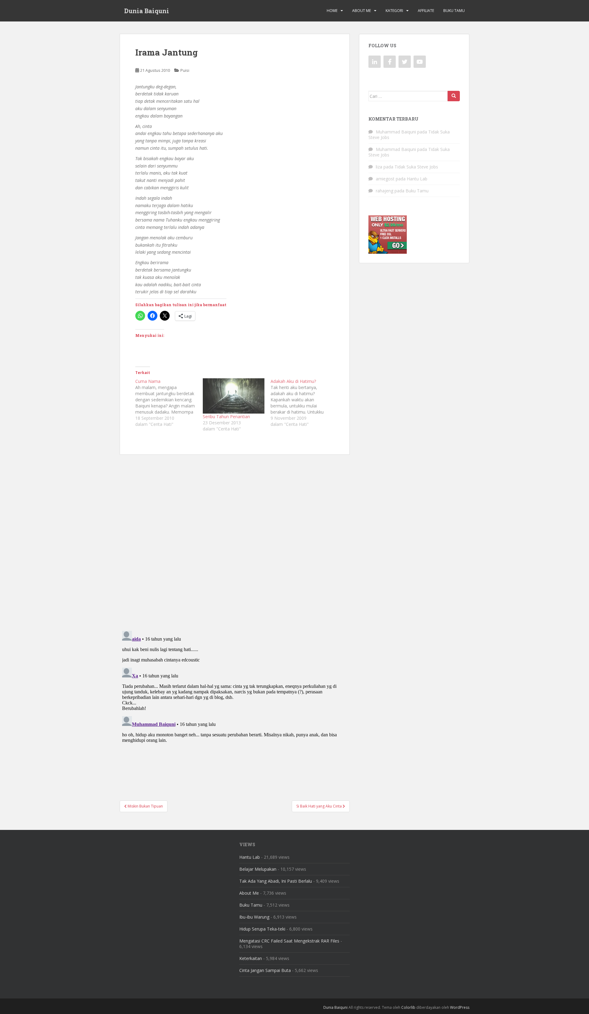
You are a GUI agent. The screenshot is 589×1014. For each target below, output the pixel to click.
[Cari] (454, 96)
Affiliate (426, 10)
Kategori (394, 10)
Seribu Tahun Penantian (226, 416)
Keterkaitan (250, 958)
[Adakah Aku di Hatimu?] (304, 402)
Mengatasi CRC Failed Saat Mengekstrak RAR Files (289, 941)
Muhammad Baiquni (396, 132)
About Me (361, 10)
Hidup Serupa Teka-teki (262, 929)
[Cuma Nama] (169, 402)
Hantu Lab (417, 179)
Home (332, 10)
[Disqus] (235, 538)
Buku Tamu (454, 10)
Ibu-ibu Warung (254, 917)
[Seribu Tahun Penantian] (233, 396)
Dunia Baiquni (146, 11)
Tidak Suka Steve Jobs (416, 167)
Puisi (184, 70)
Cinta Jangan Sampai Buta (265, 970)
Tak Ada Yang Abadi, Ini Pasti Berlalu (275, 881)
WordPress (459, 1007)
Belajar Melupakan (257, 869)
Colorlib (408, 1007)
